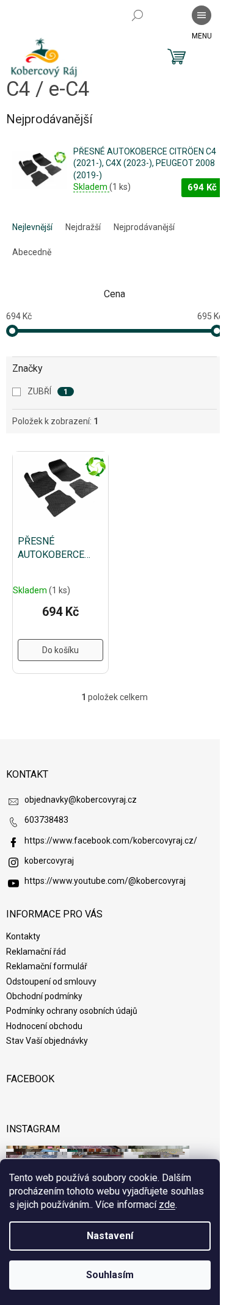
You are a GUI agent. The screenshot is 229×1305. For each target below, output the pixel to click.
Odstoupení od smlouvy (51, 981)
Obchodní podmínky (44, 996)
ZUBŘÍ (47, 391)
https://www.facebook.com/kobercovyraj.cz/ (110, 840)
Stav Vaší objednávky (47, 1041)
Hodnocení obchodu (44, 1026)
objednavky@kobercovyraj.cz (80, 799)
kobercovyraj (49, 861)
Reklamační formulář (46, 966)
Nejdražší (83, 227)
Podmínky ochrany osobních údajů (71, 1011)
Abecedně (31, 252)
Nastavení (110, 1236)
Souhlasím (110, 1275)
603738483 (46, 820)
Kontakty (23, 936)
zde (167, 1204)
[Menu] (201, 15)
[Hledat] (137, 15)
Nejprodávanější (144, 227)
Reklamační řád (36, 951)
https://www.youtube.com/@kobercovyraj (105, 881)
